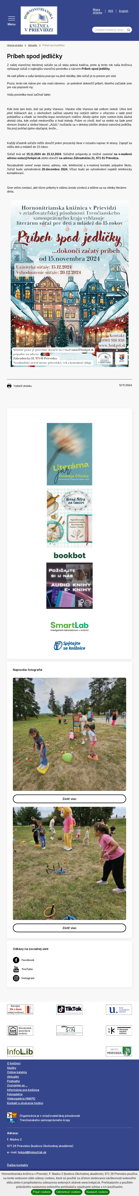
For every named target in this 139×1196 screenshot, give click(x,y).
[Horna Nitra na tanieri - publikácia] (69, 518)
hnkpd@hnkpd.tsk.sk (32, 1152)
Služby (11, 1068)
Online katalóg (17, 1072)
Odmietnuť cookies (68, 1191)
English (123, 11)
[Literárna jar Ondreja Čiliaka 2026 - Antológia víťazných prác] (69, 454)
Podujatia (13, 1081)
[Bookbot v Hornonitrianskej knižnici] (69, 555)
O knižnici (13, 1063)
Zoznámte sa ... (17, 1085)
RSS (110, 11)
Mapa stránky (97, 11)
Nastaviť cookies (97, 1191)
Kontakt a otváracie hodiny (25, 1103)
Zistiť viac (69, 799)
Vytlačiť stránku (23, 385)
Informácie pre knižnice (23, 1090)
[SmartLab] (69, 624)
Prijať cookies (41, 1191)
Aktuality (32, 45)
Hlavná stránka (15, 45)
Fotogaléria (14, 1094)
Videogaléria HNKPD (21, 1098)
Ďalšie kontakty (17, 1165)
